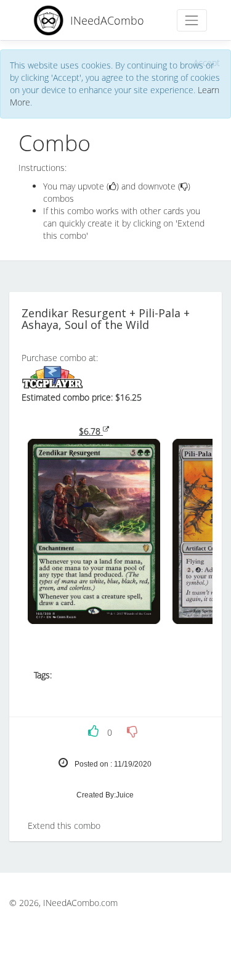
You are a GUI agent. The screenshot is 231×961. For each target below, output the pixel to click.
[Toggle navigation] (192, 20)
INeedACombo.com (80, 903)
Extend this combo (64, 825)
